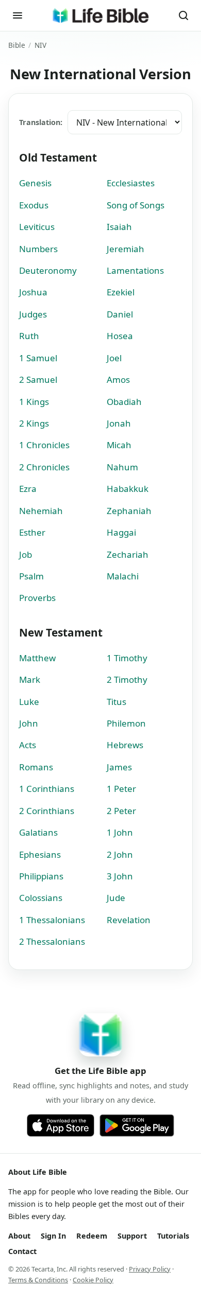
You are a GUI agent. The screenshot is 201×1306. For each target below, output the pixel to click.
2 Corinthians (46, 811)
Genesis (35, 183)
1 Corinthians (46, 789)
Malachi (123, 576)
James (119, 767)
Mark (29, 679)
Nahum (122, 467)
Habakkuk (127, 489)
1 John (120, 832)
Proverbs (37, 598)
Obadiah (124, 402)
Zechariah (127, 554)
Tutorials (173, 1236)
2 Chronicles (44, 467)
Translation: (40, 122)
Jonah (119, 423)
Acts (27, 745)
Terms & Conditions (38, 1279)
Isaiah (119, 227)
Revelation (128, 920)
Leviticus (37, 227)
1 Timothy (127, 658)
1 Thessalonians (52, 920)
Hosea (120, 336)
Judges (33, 314)
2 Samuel (38, 379)
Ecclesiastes (131, 183)
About (19, 1236)
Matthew (37, 658)
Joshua (33, 292)
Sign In (53, 1236)
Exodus (33, 205)
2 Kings (34, 423)
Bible (16, 45)
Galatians (38, 832)
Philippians (41, 876)
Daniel (120, 314)
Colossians (40, 898)
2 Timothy (127, 679)
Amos (118, 379)
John (28, 723)
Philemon (126, 723)
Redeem (91, 1236)
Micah (119, 445)
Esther (32, 532)
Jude (116, 898)
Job (25, 554)
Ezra (28, 489)
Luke (29, 702)
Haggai (121, 532)
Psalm (31, 576)
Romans (36, 767)
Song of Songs (135, 205)
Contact (22, 1251)
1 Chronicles (44, 445)
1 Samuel (38, 358)
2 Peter (121, 811)
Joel (114, 358)
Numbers (38, 249)
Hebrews (125, 745)
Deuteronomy (48, 270)
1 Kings (34, 402)
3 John (120, 876)
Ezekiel (121, 292)
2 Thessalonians (52, 941)
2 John (120, 854)
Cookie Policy (93, 1279)
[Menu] (17, 15)
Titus (116, 702)
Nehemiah (41, 511)
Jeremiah (125, 249)
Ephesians (40, 854)
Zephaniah (129, 511)
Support (132, 1236)
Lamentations (135, 270)
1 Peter (121, 789)
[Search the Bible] (183, 15)
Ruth (29, 336)
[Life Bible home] (100, 15)
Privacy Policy (150, 1269)
